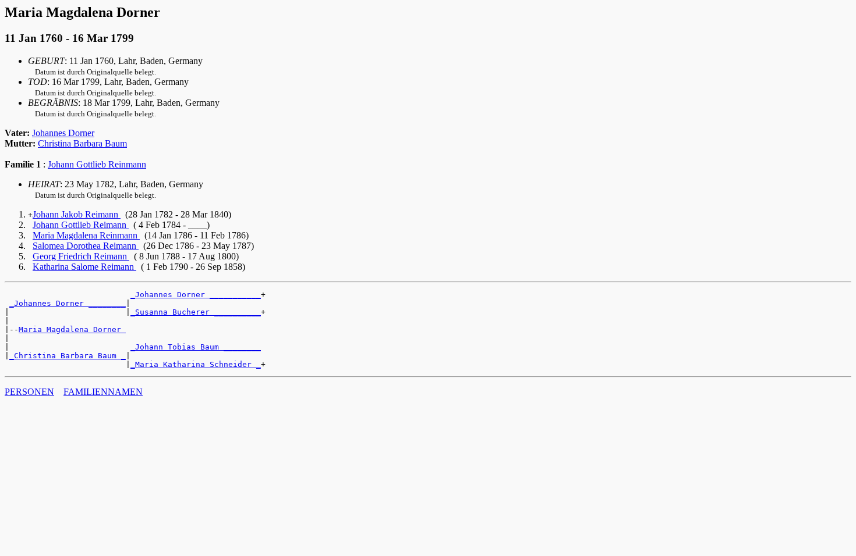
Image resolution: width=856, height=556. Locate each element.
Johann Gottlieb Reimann (81, 225)
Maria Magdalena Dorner (72, 329)
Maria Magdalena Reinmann (86, 235)
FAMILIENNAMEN (103, 392)
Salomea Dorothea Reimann (86, 246)
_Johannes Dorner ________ (67, 303)
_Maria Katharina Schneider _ (195, 364)
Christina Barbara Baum (82, 143)
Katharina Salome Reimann (84, 267)
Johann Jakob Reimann (77, 214)
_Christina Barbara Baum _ (67, 355)
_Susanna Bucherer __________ (195, 312)
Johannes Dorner (63, 133)
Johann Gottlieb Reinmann (97, 164)
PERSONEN (29, 392)
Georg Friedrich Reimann (81, 256)
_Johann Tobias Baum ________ (195, 347)
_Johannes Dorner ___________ (195, 294)
